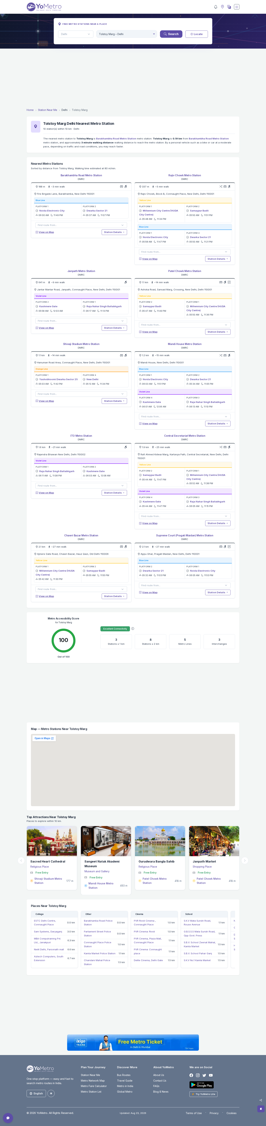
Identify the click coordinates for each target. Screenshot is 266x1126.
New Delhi (92, 379)
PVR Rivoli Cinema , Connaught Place (145, 922)
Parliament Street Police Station (97, 933)
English (38, 1093)
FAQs (156, 1086)
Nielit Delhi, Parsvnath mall (49, 949)
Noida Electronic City (52, 210)
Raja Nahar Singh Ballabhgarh (104, 306)
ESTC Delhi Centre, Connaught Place (45, 922)
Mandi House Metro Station (184, 343)
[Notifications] (215, 7)
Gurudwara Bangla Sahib (102, 861)
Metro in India (125, 1086)
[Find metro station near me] (222, 7)
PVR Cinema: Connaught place (148, 951)
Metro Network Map (93, 1080)
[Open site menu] (236, 7)
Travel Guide (124, 1080)
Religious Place (94, 866)
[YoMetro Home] (44, 7)
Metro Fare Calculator (94, 1086)
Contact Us (159, 1080)
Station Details (113, 232)
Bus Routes (123, 1075)
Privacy (214, 1113)
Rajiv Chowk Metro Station (184, 175)
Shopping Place (148, 866)
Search (173, 34)
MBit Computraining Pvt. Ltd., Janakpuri (47, 940)
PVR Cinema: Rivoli (144, 931)
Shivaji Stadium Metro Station (81, 343)
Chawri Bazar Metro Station (81, 535)
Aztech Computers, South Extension (48, 958)
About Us (158, 1075)
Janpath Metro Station (81, 271)
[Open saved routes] (261, 1108)
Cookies (232, 1113)
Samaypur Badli (199, 210)
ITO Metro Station (81, 435)
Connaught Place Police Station (97, 944)
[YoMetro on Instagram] (198, 1075)
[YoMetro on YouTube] (211, 1075)
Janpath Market (150, 861)
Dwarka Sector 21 (96, 210)
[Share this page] (260, 1100)
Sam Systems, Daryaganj (48, 931)
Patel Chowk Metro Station (184, 271)
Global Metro (124, 1091)
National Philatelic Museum (212, 861)
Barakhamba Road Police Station (98, 922)
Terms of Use (194, 1113)
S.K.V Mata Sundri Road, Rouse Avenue (197, 922)
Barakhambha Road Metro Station (116, 138)
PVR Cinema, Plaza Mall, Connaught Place (148, 940)
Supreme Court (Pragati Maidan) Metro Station (184, 535)
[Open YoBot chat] (8, 1118)
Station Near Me (47, 109)
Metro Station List (91, 1091)
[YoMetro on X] (204, 1075)
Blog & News (160, 1091)
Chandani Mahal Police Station (97, 962)
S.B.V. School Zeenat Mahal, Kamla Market (200, 944)
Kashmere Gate (48, 306)
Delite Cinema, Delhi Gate (148, 960)
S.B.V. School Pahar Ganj (198, 953)
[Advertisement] (133, 78)
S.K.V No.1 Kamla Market (197, 960)
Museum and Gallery (42, 871)
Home (30, 109)
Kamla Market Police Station (99, 953)
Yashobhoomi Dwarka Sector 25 (58, 379)
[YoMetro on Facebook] (191, 1075)
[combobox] (126, 34)
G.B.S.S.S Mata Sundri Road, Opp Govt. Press (199, 933)
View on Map (46, 232)
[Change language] (229, 7)
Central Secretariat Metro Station (184, 435)
